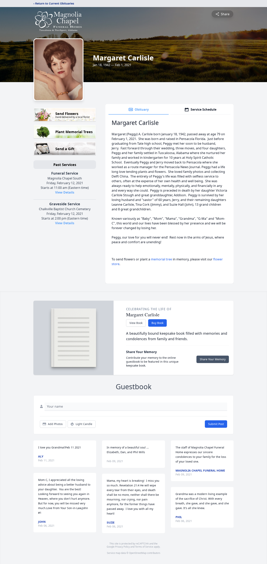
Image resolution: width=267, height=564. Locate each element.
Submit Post (216, 424)
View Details (64, 192)
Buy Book (157, 323)
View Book (135, 323)
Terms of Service (144, 546)
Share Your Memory (213, 359)
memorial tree (161, 259)
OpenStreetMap (137, 553)
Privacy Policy (122, 546)
